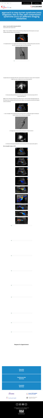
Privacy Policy (22, 408)
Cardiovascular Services (21, 378)
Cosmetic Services (21, 386)
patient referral (37, 3)
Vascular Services (21, 370)
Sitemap (26, 408)
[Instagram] (10, 3)
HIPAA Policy (18, 408)
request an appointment (26, 3)
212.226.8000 (37, 7)
